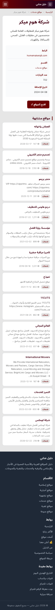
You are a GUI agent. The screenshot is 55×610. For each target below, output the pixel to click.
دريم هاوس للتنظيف (39, 206)
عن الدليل (48, 547)
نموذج (47, 276)
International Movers (38, 357)
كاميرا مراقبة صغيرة (39, 252)
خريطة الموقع (46, 558)
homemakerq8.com (37, 55)
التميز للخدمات (42, 392)
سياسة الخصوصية (43, 552)
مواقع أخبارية (46, 490)
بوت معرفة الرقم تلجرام (41, 588)
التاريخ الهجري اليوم (43, 572)
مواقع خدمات (36, 12)
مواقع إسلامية (46, 484)
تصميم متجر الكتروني (38, 154)
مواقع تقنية (47, 506)
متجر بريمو (44, 179)
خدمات (45, 144)
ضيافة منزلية (46, 594)
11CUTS (45, 297)
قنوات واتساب (45, 578)
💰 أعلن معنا (46, 542)
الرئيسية (49, 12)
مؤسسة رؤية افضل (39, 227)
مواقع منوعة (47, 511)
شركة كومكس (42, 420)
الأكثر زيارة (48, 531)
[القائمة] (5, 4)
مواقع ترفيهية (46, 495)
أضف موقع (47, 536)
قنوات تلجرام (46, 583)
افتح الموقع (39, 104)
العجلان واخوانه (42, 126)
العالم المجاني (42, 325)
